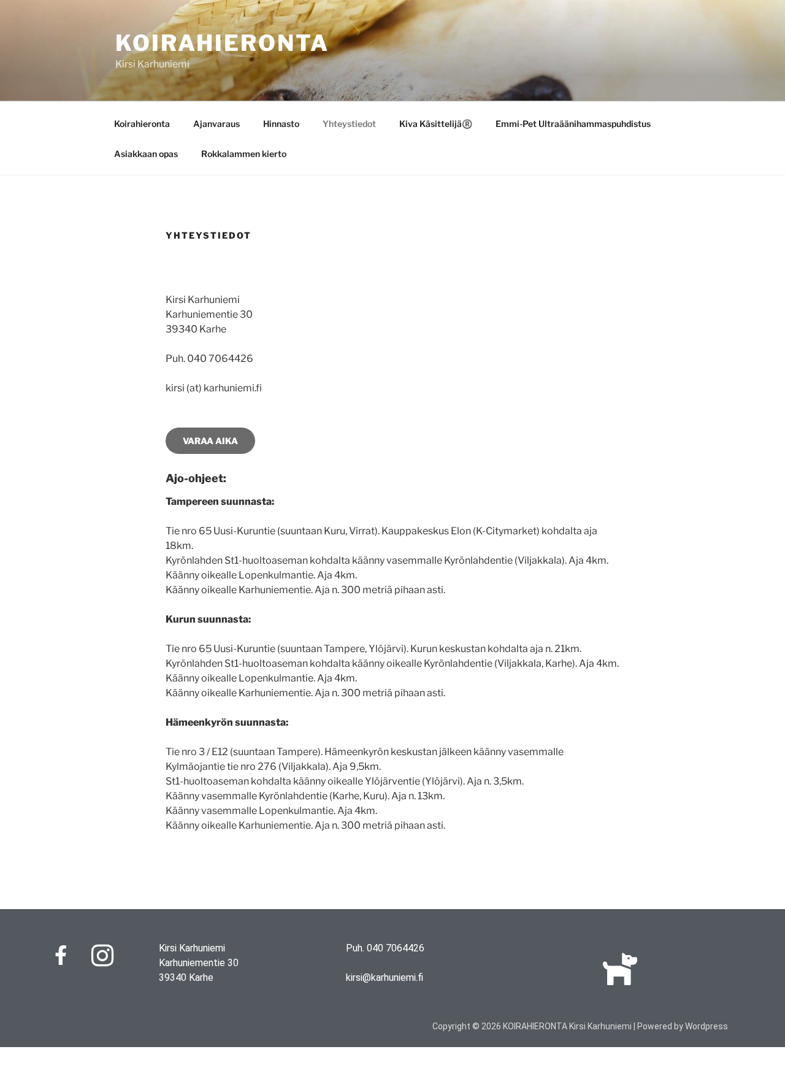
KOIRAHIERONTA (222, 42)
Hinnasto (281, 123)
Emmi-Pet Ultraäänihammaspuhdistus (573, 123)
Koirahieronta (142, 123)
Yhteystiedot (349, 123)
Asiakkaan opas (146, 153)
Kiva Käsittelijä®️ (435, 123)
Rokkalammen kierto (243, 153)
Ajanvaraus (216, 123)
